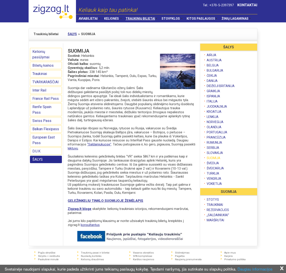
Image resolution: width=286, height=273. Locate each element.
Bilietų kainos (43, 65)
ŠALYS (37, 159)
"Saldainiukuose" (99, 144)
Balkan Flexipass (45, 129)
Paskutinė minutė (48, 259)
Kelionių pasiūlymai (40, 54)
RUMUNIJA (214, 142)
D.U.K (36, 151)
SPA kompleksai (142, 256)
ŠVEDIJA (213, 163)
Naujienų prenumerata (188, 259)
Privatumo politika (235, 259)
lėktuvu (73, 148)
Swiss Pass (41, 121)
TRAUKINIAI (215, 205)
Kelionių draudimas (92, 259)
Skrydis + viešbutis (49, 256)
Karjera (228, 256)
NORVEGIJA (215, 122)
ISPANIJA (213, 96)
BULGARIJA (215, 70)
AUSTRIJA (214, 60)
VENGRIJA (214, 178)
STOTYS (213, 199)
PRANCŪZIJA (216, 137)
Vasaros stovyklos (143, 252)
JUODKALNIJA (217, 106)
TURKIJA (213, 173)
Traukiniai (39, 74)
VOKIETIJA (214, 184)
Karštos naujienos (143, 259)
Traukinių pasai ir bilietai (95, 252)
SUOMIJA (213, 158)
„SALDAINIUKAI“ (218, 215)
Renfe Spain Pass (41, 110)
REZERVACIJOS (218, 210)
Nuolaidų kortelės (91, 256)
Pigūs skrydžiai (46, 252)
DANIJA (212, 81)
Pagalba (180, 256)
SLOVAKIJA (215, 153)
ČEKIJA (212, 75)
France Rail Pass (45, 98)
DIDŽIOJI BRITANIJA (221, 86)
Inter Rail (39, 90)
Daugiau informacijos (255, 269)
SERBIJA (213, 147)
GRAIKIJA (213, 91)
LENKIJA (213, 117)
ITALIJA (212, 101)
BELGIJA (213, 65)
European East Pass (43, 140)
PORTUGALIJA (217, 132)
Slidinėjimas (182, 252)
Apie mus (230, 252)
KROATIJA (214, 111)
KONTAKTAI (247, 5)
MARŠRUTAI (215, 220)
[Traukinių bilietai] (52, 11)
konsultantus (90, 225)
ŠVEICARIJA (215, 168)
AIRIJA (211, 55)
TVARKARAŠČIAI (45, 82)
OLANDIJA (214, 127)
